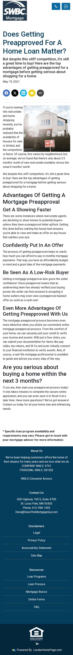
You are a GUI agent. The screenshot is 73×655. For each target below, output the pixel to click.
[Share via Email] (31, 93)
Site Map (36, 555)
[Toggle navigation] (66, 6)
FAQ (36, 607)
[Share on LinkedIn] (23, 93)
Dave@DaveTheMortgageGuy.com (36, 512)
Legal (36, 532)
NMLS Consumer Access (36, 478)
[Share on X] (14, 93)
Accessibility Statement (36, 548)
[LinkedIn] (37, 643)
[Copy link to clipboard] (40, 93)
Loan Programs (36, 576)
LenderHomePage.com (47, 650)
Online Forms (36, 599)
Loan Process (36, 584)
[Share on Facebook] (6, 93)
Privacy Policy (36, 540)
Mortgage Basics (36, 591)
